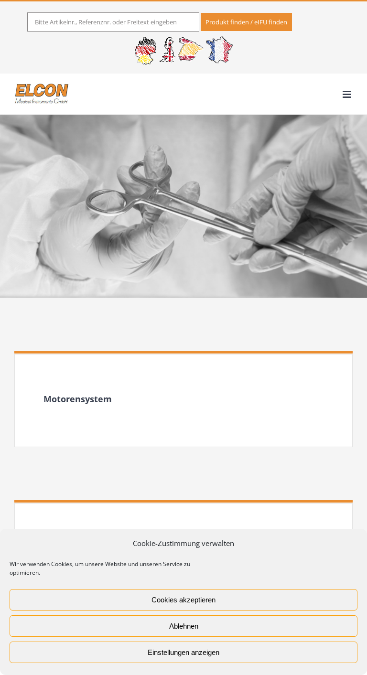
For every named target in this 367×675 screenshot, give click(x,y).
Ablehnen (183, 626)
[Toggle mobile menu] (348, 94)
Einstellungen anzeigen (183, 652)
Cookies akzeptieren (183, 600)
